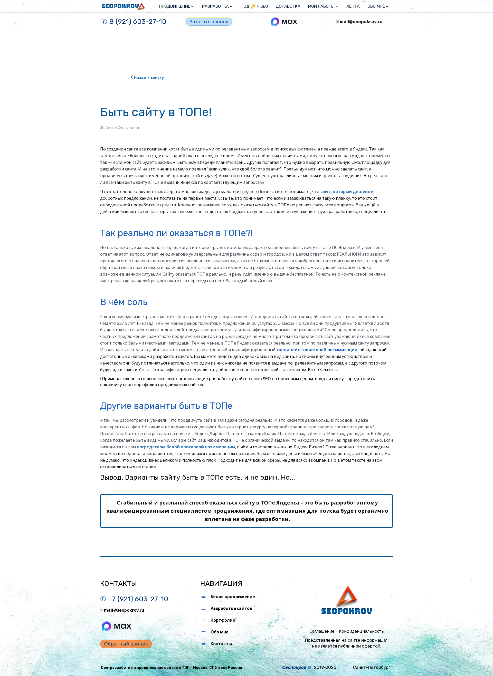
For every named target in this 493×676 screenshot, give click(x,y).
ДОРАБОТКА (288, 6)
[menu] (273, 6)
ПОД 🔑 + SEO (254, 6)
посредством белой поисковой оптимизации (186, 447)
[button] (176, 6)
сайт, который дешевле (346, 191)
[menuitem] (176, 6)
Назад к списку (149, 77)
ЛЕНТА (353, 6)
